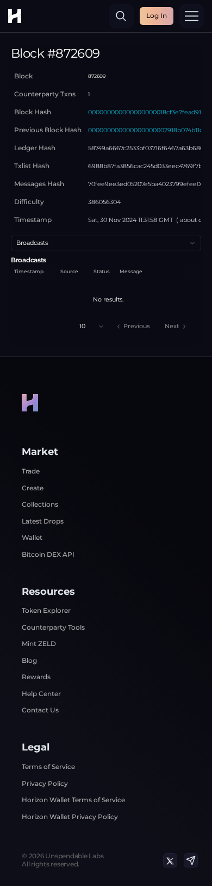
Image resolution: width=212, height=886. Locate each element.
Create (32, 488)
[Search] (121, 16)
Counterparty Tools (53, 627)
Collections (40, 504)
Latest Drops (43, 521)
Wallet (32, 537)
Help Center (41, 694)
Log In (156, 15)
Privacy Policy (45, 783)
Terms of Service (48, 766)
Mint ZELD (39, 643)
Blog (29, 660)
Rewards (36, 677)
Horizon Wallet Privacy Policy (70, 817)
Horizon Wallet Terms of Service (73, 800)
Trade (31, 471)
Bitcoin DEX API (48, 554)
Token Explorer (46, 610)
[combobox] (106, 243)
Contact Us (40, 710)
